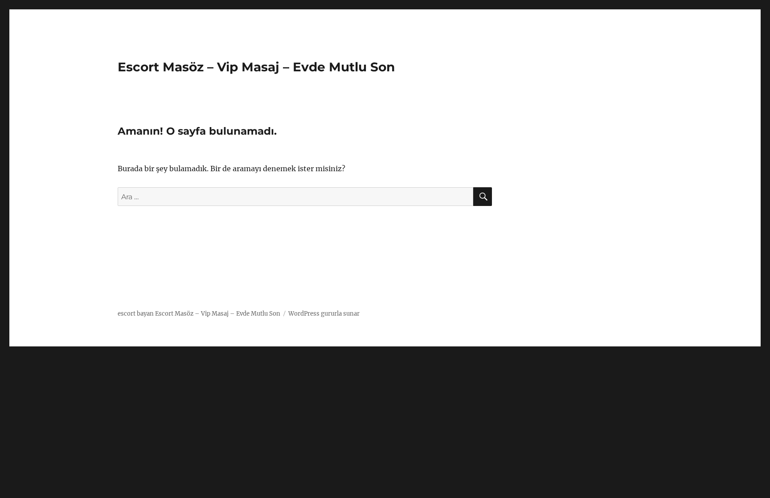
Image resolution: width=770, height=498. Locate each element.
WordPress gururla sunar (324, 313)
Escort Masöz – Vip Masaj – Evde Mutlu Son (256, 66)
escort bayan (136, 313)
